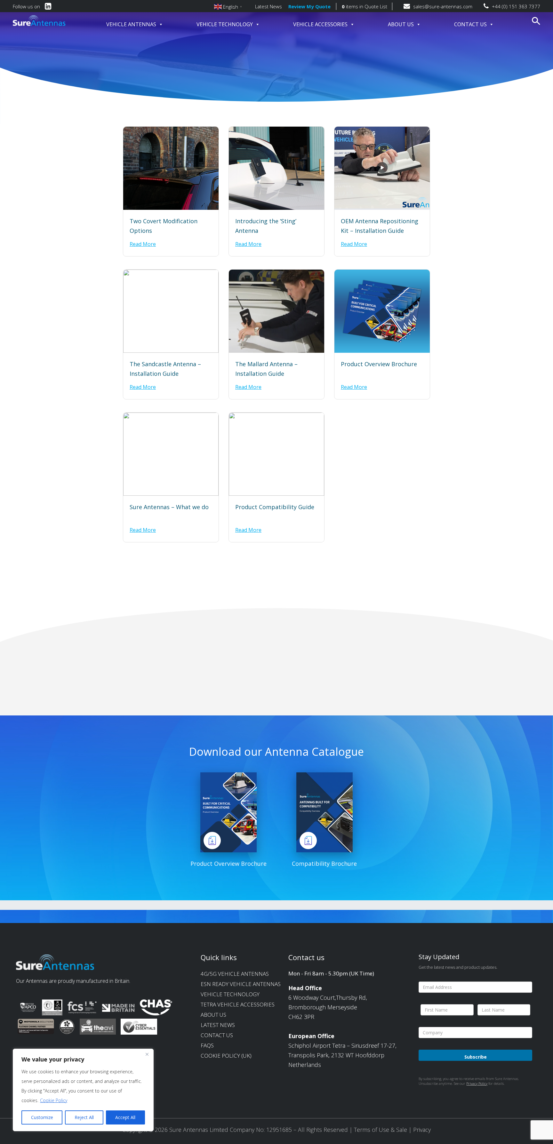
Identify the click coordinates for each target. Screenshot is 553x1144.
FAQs (207, 1045)
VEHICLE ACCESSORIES (320, 24)
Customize (42, 1117)
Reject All (84, 1117)
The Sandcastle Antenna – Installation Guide (165, 368)
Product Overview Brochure (379, 364)
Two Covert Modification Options (163, 225)
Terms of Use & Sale (381, 1129)
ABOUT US (401, 24)
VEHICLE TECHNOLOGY (224, 24)
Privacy (422, 1129)
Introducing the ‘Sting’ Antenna (265, 225)
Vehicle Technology (230, 994)
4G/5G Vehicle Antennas (235, 973)
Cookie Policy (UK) (226, 1055)
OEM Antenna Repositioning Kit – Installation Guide (379, 225)
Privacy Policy (476, 1083)
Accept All (125, 1117)
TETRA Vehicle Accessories (238, 1004)
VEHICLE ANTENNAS (131, 24)
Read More (143, 244)
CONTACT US (470, 24)
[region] (83, 1090)
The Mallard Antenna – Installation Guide (266, 368)
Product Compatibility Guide (274, 507)
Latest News (268, 6)
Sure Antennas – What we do (169, 507)
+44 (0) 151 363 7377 (516, 6)
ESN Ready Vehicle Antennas (241, 984)
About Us (213, 1014)
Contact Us (217, 1035)
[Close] (147, 1054)
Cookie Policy (53, 1100)
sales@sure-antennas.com (442, 6)
